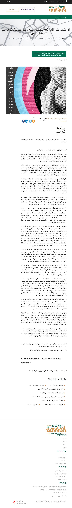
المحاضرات (63, 460)
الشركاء (64, 441)
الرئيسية (65, 38)
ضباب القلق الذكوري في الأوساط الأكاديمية (50, 389)
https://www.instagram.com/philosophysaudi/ (53, 489)
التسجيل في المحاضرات (60, 470)
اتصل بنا (64, 447)
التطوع (64, 454)
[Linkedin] (26, 121)
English (8, 1)
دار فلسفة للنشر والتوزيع (27, 9)
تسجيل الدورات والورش (60, 473)
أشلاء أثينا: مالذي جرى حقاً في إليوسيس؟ (51, 400)
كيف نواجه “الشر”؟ (33, 404)
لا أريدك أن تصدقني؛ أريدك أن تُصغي (53, 404)
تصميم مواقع (23, 503)
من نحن (64, 438)
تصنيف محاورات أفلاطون (56, 385)
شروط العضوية (62, 457)
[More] (33, 121)
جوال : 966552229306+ (59, 492)
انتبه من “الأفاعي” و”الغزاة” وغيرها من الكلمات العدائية (47, 397)
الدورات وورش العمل (60, 463)
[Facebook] (23, 121)
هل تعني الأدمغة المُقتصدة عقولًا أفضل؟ (51, 393)
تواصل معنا (12, 9)
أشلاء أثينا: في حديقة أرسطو (36, 385)
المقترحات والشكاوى (60, 476)
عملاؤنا (64, 444)
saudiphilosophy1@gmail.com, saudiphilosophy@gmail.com (49, 486)
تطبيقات (18, 503)
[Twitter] (30, 121)
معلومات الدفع (62, 479)
